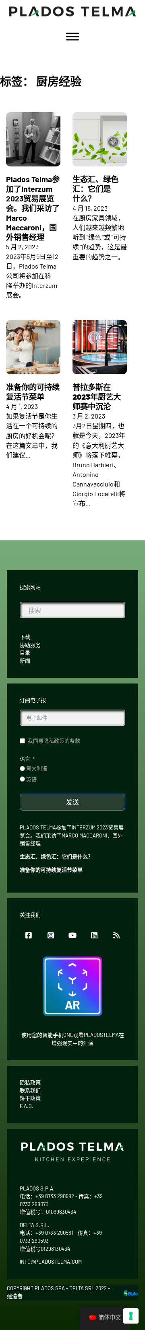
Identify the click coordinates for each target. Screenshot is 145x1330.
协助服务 (30, 645)
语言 (25, 758)
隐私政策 (30, 1082)
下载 (25, 637)
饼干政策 (30, 1098)
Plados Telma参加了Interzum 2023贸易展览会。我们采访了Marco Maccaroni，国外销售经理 (33, 208)
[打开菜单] (72, 36)
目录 (25, 652)
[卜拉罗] (130, 1292)
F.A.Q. (26, 1106)
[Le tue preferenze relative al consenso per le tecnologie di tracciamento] (131, 1316)
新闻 (25, 660)
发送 (72, 802)
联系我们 (30, 1090)
